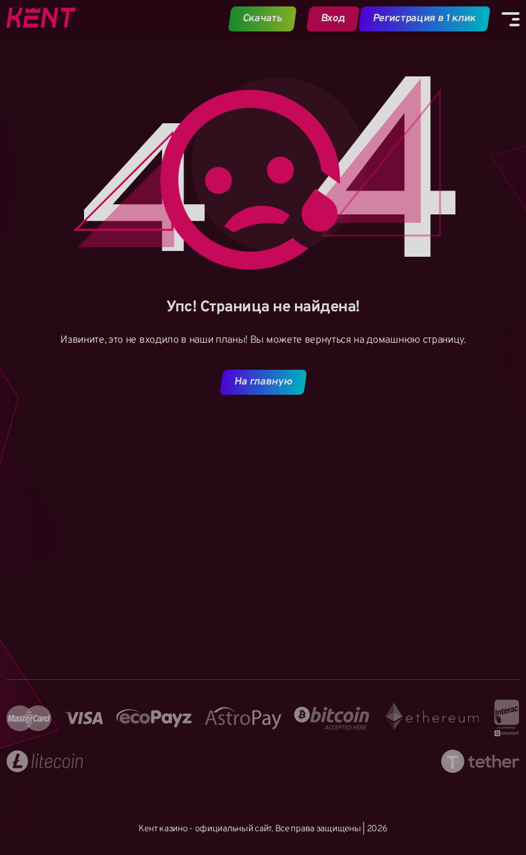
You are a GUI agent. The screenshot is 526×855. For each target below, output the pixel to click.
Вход (332, 18)
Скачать (263, 18)
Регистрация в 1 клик (424, 18)
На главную (263, 382)
